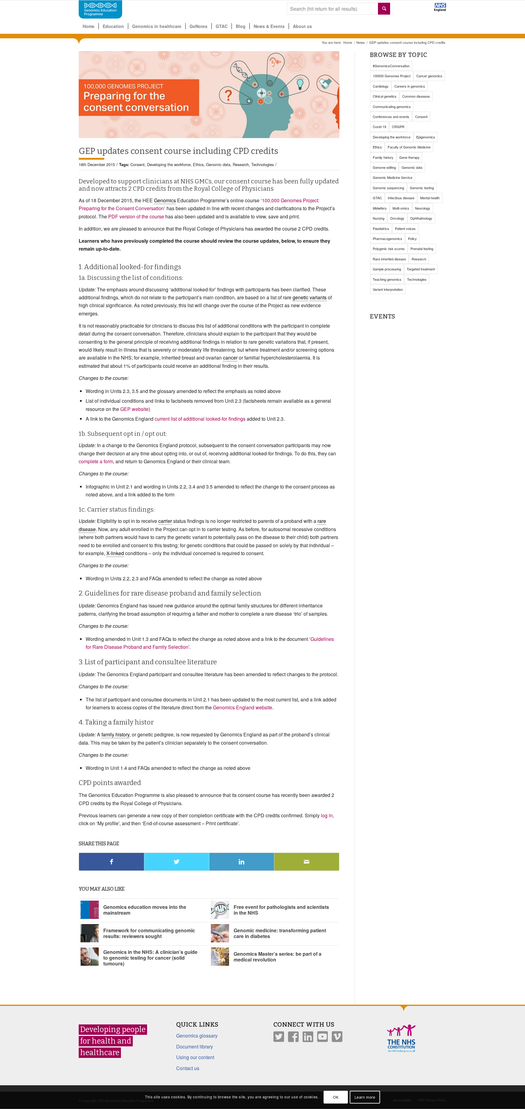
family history (115, 734)
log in (327, 815)
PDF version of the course (136, 216)
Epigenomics (425, 136)
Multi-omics (401, 208)
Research (241, 164)
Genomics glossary (197, 1035)
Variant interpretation (388, 289)
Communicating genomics (392, 106)
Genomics (165, 200)
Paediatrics (381, 228)
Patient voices (405, 228)
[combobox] (338, 9)
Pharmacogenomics (387, 238)
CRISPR (398, 126)
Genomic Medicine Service (392, 177)
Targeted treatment (421, 268)
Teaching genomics (387, 279)
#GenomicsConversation (391, 65)
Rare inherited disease (389, 258)
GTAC (377, 197)
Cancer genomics (429, 75)
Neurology (422, 208)
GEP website (134, 408)
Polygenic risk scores (389, 248)
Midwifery (380, 208)
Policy (412, 238)
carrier (165, 520)
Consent (137, 164)
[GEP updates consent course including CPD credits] (209, 94)
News (360, 42)
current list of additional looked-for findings (200, 418)
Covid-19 (379, 126)
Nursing (378, 218)
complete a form (96, 461)
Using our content (195, 1057)
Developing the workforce (168, 164)
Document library (194, 1046)
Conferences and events (391, 116)
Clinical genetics (384, 96)
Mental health (430, 197)
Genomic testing (422, 187)
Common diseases (416, 96)
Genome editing (384, 167)
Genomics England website (242, 707)
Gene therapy (409, 157)
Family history (383, 157)
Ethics (198, 164)
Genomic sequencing (388, 187)
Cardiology (381, 86)
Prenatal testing (421, 248)
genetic (300, 297)
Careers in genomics (409, 86)
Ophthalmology (421, 218)
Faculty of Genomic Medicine (409, 146)
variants (318, 297)
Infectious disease (401, 197)
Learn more (365, 1097)
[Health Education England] (424, 9)
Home (347, 42)
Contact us (187, 1068)
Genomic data (218, 164)
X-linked (115, 553)
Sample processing (387, 268)
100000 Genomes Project (391, 75)
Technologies (262, 164)
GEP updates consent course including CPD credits (178, 151)
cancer (230, 357)
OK (335, 1097)
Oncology (397, 218)
